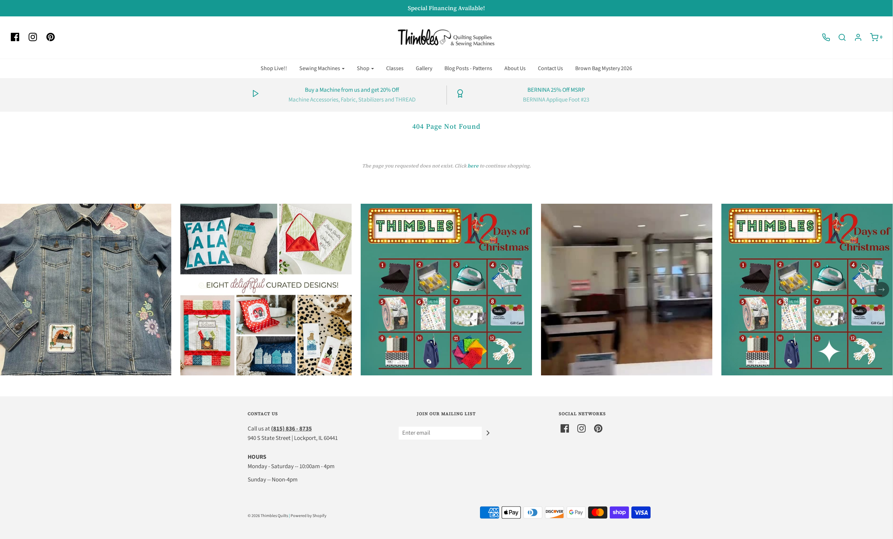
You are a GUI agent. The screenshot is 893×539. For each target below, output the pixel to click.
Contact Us (550, 68)
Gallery (424, 68)
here (473, 165)
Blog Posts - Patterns (468, 68)
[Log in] (854, 37)
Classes (395, 68)
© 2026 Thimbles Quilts (268, 516)
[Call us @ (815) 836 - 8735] (822, 37)
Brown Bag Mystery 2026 (603, 68)
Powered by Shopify (309, 516)
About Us (515, 68)
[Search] (838, 37)
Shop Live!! (274, 68)
